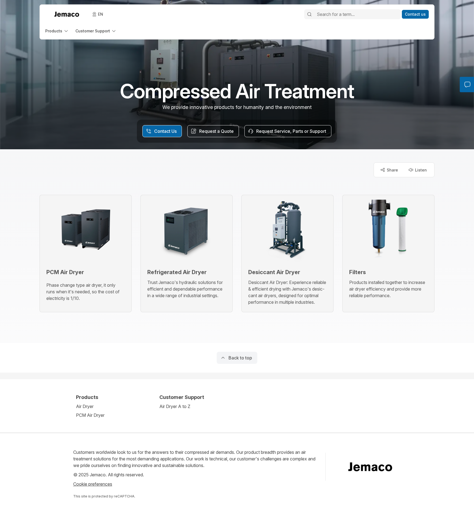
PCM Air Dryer (90, 415)
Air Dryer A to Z (174, 406)
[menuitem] (57, 31)
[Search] (309, 14)
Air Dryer (85, 406)
